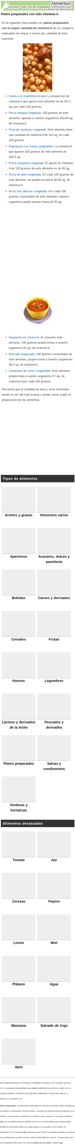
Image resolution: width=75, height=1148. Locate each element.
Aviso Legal (58, 1143)
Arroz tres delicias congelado (28, 191)
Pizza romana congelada (25, 113)
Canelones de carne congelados (29, 371)
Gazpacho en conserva (24, 337)
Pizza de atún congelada (25, 174)
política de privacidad (42, 1143)
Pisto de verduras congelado (27, 129)
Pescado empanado (21, 354)
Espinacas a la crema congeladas (31, 146)
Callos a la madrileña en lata (27, 96)
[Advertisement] (37, 244)
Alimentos (61, 3)
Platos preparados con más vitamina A (29, 14)
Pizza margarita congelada (26, 163)
